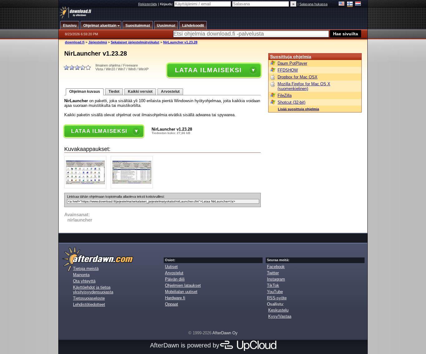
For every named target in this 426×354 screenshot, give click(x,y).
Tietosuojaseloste (89, 298)
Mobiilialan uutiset (181, 291)
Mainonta (81, 274)
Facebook (276, 266)
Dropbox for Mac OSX (297, 77)
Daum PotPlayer (292, 63)
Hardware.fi (175, 298)
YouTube (275, 291)
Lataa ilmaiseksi (208, 70)
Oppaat (171, 304)
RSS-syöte (277, 298)
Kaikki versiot (140, 91)
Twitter (273, 273)
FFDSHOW (288, 70)
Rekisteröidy (147, 4)
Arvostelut (170, 91)
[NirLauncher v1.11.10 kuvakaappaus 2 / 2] (133, 187)
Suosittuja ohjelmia (290, 56)
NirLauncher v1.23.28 (180, 42)
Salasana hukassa (313, 4)
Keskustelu (278, 310)
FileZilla (285, 95)
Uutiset (171, 266)
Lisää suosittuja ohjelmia (298, 109)
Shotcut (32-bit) (291, 102)
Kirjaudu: (167, 4)
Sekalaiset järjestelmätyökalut (135, 42)
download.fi (75, 42)
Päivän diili (175, 279)
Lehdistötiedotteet (89, 304)
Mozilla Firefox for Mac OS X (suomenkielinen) (304, 86)
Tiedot (114, 91)
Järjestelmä (97, 42)
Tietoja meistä (86, 268)
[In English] (342, 4)
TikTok (273, 285)
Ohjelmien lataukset (183, 285)
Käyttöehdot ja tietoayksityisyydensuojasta (93, 289)
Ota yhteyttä (84, 281)
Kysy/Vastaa (279, 316)
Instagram (276, 279)
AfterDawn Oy (225, 333)
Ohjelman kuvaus (84, 91)
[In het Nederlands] (358, 4)
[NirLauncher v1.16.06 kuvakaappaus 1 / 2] (86, 187)
